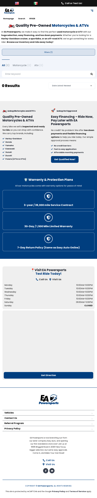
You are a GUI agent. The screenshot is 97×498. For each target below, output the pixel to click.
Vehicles (9, 412)
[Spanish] (36, 3)
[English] (17, 3)
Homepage (8, 19)
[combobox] (71, 85)
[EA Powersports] (9, 11)
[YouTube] (52, 470)
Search (21, 19)
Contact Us (10, 418)
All (6, 65)
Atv (38, 65)
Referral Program (14, 423)
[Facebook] (45, 470)
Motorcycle (22, 65)
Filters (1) (48, 52)
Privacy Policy (12, 428)
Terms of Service (77, 491)
